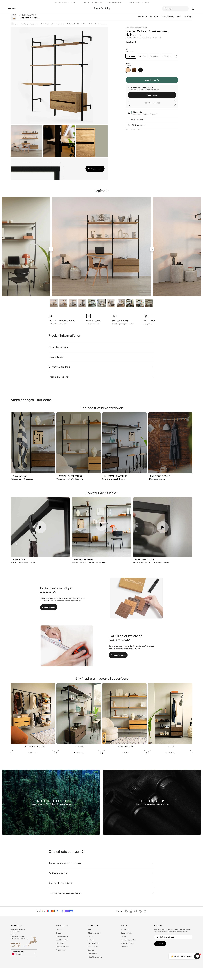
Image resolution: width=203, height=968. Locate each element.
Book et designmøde (152, 103)
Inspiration (124, 929)
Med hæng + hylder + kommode (31, 24)
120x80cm (167, 56)
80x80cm (142, 56)
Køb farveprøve (48, 607)
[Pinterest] (135, 911)
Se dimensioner (96, 169)
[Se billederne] (32, 720)
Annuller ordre (61, 950)
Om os (90, 936)
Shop (17, 24)
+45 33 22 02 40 (18, 936)
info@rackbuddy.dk (21, 938)
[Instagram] (131, 911)
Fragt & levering (62, 940)
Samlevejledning (167, 16)
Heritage (91, 940)
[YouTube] (140, 911)
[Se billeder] (124, 720)
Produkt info (142, 16)
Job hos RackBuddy (128, 940)
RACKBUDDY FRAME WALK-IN (136, 27)
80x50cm (131, 56)
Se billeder (124, 753)
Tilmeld (160, 944)
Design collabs (126, 933)
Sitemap (91, 950)
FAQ (179, 16)
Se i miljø (154, 16)
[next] (152, 249)
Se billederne (33, 753)
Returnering (60, 943)
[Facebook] (126, 911)
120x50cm (154, 56)
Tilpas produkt (152, 95)
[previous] (51, 249)
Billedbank (124, 947)
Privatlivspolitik (93, 943)
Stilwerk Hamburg (94, 933)
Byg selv (59, 933)
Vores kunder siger (128, 943)
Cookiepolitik (92, 953)
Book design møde (118, 655)
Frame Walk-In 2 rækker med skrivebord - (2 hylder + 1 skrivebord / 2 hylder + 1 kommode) (76, 24)
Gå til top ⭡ (188, 16)
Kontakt (58, 929)
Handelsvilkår (93, 947)
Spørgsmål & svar (62, 947)
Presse (123, 936)
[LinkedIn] (145, 911)
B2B (89, 929)
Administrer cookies (95, 957)
